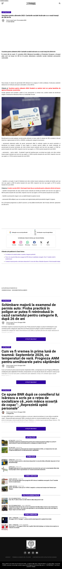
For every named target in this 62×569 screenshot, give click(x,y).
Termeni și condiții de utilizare (21, 557)
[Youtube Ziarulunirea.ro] (36, 552)
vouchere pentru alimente (20, 290)
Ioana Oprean (11, 21)
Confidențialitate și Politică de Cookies (45, 557)
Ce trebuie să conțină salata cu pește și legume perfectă (20, 254)
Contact (8, 557)
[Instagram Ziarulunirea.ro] (32, 552)
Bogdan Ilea (11, 413)
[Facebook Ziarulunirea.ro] (25, 552)
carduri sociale (6, 290)
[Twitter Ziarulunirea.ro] (29, 552)
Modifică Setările (4, 0)
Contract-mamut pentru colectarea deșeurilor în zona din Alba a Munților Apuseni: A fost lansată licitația (32, 261)
